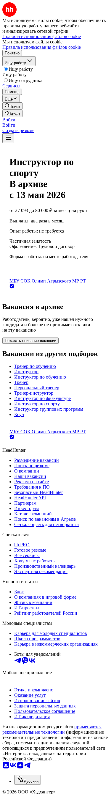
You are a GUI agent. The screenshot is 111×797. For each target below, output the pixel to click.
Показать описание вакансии (30, 340)
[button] (8, 119)
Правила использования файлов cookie (41, 47)
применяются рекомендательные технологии (52, 729)
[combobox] (27, 780)
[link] (12, 106)
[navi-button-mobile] (8, 138)
